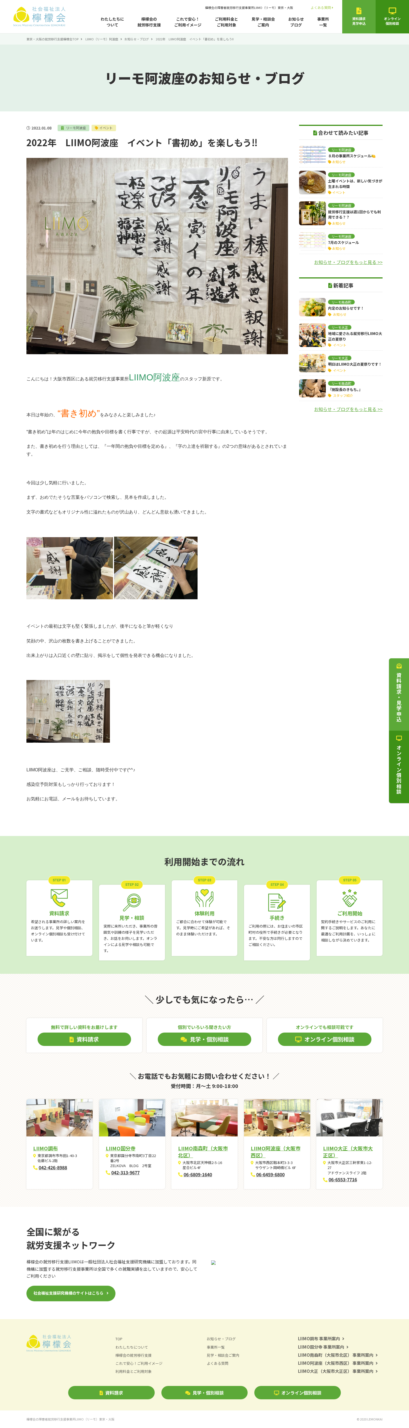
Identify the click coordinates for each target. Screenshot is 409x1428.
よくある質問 (321, 7)
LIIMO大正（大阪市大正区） (348, 1152)
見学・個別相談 (208, 1392)
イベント (106, 127)
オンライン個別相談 (301, 1392)
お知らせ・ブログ (136, 39)
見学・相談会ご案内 (263, 22)
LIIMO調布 (45, 1148)
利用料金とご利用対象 (133, 1371)
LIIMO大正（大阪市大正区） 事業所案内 (335, 1371)
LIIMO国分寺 (120, 1148)
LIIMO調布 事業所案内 (319, 1338)
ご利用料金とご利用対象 (226, 22)
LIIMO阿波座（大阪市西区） (275, 1152)
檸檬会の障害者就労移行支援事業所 (249, 7)
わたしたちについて (112, 22)
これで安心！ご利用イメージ (187, 22)
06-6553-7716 (343, 1179)
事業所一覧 (323, 22)
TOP (118, 1338)
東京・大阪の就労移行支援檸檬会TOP (52, 39)
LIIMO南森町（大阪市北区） (203, 1152)
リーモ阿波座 (75, 127)
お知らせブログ (296, 22)
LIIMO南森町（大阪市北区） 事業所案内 (335, 1355)
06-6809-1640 (198, 1174)
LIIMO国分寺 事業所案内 (321, 1347)
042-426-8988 (53, 1167)
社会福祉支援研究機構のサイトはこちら (68, 1293)
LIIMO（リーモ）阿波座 (101, 39)
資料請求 (114, 1392)
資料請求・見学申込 (399, 697)
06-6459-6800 (270, 1174)
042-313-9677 (125, 1172)
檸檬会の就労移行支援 (149, 22)
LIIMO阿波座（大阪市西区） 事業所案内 (335, 1363)
